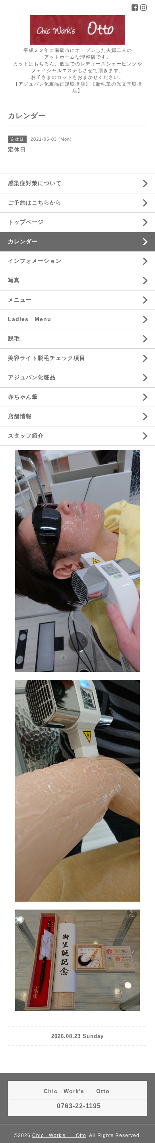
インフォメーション (35, 261)
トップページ (26, 222)
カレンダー (23, 241)
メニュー (20, 299)
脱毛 (14, 338)
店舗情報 (20, 416)
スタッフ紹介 (26, 435)
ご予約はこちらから (35, 202)
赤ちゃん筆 (23, 397)
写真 (14, 280)
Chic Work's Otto (59, 1135)
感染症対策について (35, 183)
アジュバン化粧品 (32, 377)
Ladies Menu (29, 319)
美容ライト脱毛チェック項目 (46, 358)
